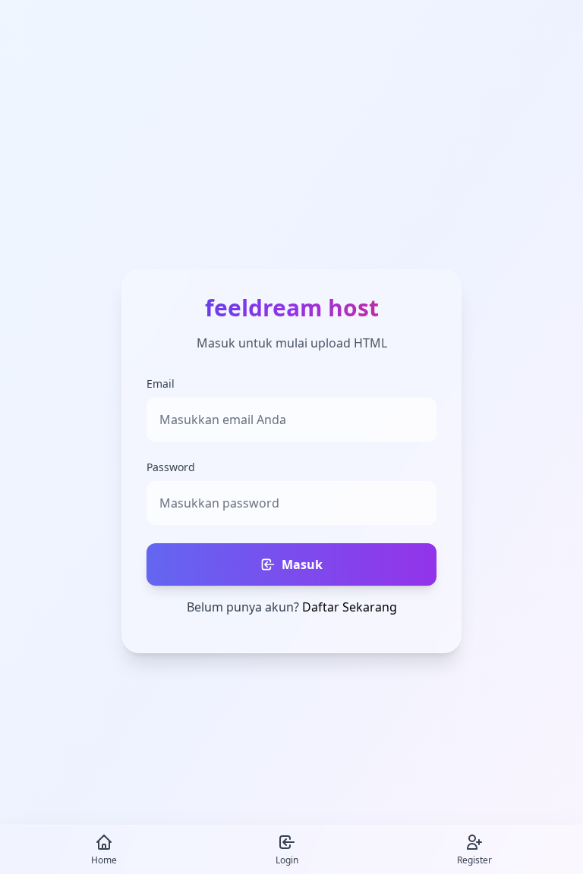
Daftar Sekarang (349, 607)
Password (171, 467)
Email (161, 383)
